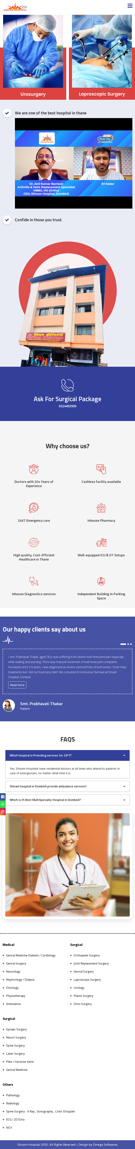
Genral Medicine (16, 1070)
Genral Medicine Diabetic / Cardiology (31, 955)
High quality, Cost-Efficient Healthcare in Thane (33, 557)
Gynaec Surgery (16, 1029)
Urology (79, 988)
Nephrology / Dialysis (20, 980)
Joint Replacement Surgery (91, 963)
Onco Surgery (83, 1004)
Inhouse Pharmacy (101, 520)
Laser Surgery (15, 1054)
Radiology (12, 1103)
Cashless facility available (101, 482)
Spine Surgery (15, 1045)
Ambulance (13, 1004)
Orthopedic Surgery (87, 955)
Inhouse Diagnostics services (34, 594)
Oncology (12, 988)
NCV (9, 1127)
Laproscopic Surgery (87, 980)
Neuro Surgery (16, 1037)
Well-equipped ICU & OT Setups (101, 555)
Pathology (13, 1095)
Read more (17, 685)
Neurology (13, 971)
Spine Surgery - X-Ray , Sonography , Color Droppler (40, 1111)
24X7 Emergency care (34, 520)
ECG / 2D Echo (15, 1119)
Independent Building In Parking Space (101, 596)
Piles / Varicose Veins (20, 1062)
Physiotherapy (15, 996)
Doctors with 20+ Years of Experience (33, 484)
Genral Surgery (16, 963)
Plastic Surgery (83, 996)
